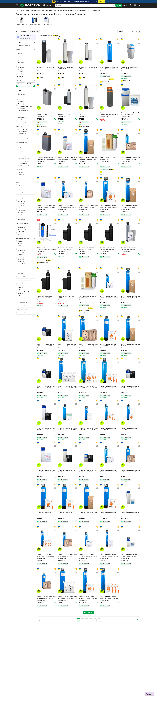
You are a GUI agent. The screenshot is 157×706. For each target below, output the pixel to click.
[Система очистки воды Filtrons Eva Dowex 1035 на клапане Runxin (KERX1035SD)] (46, 454)
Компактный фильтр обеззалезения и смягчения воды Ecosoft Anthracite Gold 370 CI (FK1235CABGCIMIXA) (46, 158)
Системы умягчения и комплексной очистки (88, 10)
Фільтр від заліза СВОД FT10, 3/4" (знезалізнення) (109, 158)
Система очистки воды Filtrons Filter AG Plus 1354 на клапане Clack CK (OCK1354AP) (88, 429)
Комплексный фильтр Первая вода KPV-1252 (88, 68)
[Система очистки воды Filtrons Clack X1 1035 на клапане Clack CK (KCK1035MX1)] (67, 454)
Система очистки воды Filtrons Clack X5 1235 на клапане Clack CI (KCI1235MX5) (130, 513)
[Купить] (55, 73)
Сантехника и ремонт (24, 10)
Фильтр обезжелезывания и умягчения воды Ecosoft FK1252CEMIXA (65, 248)
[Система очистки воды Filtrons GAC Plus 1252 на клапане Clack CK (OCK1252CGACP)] (131, 280)
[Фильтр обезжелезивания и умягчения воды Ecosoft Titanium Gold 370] (110, 97)
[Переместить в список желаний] (55, 39)
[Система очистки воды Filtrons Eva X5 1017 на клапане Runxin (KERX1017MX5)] (131, 538)
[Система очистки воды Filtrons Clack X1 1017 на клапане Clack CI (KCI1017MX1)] (131, 370)
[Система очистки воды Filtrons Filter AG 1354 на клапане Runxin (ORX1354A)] (67, 538)
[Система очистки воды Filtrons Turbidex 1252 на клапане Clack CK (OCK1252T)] (110, 280)
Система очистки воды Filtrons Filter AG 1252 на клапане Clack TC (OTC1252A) (46, 597)
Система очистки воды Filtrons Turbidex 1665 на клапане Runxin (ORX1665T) (66, 206)
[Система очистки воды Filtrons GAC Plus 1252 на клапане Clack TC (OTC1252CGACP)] (88, 141)
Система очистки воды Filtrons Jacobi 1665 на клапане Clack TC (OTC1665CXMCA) (108, 597)
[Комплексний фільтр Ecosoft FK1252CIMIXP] (67, 51)
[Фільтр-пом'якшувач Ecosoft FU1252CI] (88, 97)
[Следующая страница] (137, 620)
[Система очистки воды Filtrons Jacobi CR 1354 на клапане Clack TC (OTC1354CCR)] (67, 496)
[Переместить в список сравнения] (55, 43)
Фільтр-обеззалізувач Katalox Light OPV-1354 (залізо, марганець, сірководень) (109, 68)
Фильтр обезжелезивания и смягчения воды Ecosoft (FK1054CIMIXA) (65, 113)
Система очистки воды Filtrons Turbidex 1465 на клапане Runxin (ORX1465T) (108, 471)
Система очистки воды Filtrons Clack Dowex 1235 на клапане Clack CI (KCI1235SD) (67, 158)
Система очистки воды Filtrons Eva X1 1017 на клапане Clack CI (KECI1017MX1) (46, 387)
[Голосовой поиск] (113, 5)
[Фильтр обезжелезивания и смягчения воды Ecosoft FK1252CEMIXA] (88, 231)
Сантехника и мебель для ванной (39, 10)
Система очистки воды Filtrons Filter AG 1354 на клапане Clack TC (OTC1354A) (130, 471)
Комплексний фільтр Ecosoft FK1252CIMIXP (65, 68)
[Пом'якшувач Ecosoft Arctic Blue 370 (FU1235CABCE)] (131, 51)
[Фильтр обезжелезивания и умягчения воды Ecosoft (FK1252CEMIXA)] (110, 231)
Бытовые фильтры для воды (67, 10)
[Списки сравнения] (135, 5)
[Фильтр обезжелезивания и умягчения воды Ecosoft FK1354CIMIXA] (131, 231)
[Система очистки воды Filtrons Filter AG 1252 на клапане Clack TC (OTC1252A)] (46, 580)
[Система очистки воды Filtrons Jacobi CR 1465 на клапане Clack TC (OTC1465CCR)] (88, 370)
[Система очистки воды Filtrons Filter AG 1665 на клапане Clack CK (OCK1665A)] (88, 328)
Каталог (48, 5)
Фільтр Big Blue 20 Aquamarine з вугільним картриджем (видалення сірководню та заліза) (46, 248)
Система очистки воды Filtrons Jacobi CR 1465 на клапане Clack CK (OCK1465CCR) (109, 429)
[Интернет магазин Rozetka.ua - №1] (30, 5)
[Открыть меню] (17, 5)
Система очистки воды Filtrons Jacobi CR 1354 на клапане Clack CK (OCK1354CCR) (109, 513)
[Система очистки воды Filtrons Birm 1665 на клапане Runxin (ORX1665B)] (67, 370)
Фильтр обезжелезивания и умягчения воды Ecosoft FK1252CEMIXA (44, 297)
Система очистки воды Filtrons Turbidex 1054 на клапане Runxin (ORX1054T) (108, 555)
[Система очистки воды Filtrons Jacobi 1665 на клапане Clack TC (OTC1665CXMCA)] (110, 580)
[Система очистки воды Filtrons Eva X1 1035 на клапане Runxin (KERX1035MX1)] (46, 412)
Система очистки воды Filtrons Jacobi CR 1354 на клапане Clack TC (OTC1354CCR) (67, 513)
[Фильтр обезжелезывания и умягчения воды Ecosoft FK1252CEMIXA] (67, 231)
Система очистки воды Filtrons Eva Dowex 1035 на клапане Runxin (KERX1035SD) (46, 471)
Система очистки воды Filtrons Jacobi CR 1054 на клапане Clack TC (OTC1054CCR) (130, 429)
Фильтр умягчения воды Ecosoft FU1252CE (66, 297)
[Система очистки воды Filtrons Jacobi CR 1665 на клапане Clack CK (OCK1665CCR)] (46, 538)
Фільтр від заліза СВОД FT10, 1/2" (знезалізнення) (88, 297)
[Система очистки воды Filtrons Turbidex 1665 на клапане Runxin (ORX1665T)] (67, 189)
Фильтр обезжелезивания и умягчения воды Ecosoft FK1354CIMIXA (128, 248)
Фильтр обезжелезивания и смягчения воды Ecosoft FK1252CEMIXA (86, 248)
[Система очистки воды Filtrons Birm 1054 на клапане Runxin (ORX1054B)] (67, 328)
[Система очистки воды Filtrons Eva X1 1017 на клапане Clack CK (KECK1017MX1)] (46, 328)
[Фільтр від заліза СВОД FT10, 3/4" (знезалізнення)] (110, 141)
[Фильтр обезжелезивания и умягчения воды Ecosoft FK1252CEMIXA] (46, 280)
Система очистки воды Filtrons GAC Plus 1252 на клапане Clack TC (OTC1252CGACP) (88, 158)
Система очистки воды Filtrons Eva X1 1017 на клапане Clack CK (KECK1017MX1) (46, 345)
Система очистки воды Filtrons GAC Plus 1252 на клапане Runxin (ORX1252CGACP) (130, 206)
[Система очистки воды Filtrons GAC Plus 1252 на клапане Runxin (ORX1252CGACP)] (131, 189)
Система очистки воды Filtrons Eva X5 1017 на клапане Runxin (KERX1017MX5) (130, 555)
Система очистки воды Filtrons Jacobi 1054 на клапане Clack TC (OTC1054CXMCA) (87, 597)
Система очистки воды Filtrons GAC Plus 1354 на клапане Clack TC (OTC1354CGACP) (88, 513)
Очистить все (31, 31)
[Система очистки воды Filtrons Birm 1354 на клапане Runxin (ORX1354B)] (67, 580)
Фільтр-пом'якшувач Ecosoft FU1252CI (86, 113)
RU (124, 5)
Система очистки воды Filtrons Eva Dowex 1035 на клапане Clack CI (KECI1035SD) (46, 206)
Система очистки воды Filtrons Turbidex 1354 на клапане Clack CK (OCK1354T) (88, 555)
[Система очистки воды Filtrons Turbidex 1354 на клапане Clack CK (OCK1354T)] (88, 538)
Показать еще (19, 76)
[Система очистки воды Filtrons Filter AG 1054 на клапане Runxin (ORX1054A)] (88, 189)
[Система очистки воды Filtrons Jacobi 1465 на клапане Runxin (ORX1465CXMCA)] (110, 370)
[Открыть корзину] (139, 5)
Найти (119, 5)
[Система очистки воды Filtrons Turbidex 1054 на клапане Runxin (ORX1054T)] (110, 538)
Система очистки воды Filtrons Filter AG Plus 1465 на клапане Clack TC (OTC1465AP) (67, 429)
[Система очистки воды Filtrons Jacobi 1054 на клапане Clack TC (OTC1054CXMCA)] (88, 580)
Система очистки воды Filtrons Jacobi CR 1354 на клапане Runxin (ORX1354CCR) (109, 345)
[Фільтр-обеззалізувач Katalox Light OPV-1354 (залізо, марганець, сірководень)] (110, 51)
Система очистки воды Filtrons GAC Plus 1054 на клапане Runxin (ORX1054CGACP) (130, 345)
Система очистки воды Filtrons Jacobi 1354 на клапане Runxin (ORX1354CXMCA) (45, 513)
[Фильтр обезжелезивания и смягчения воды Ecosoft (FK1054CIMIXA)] (67, 97)
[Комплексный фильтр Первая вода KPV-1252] (88, 51)
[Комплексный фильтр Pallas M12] (46, 51)
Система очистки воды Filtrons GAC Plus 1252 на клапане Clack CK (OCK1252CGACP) (130, 297)
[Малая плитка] (139, 31)
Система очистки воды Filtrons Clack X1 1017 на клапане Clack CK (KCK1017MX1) (88, 471)
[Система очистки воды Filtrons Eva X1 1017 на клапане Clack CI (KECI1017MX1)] (46, 370)
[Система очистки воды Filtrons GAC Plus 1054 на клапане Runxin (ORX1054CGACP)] (131, 328)
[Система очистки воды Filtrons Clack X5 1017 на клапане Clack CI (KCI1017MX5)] (131, 97)
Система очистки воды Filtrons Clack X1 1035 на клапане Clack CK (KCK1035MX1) (67, 471)
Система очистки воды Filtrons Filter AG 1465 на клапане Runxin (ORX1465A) (130, 158)
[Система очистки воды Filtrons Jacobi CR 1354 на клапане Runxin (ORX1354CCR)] (110, 328)
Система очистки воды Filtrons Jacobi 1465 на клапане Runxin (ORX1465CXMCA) (108, 387)
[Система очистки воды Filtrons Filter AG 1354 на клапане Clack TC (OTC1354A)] (131, 454)
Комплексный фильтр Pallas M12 (45, 67)
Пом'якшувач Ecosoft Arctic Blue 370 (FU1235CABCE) (130, 68)
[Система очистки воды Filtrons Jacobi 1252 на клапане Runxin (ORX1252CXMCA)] (110, 189)
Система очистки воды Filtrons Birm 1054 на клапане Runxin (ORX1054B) (67, 345)
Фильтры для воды (54, 10)
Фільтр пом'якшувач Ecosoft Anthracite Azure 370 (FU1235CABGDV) (44, 113)
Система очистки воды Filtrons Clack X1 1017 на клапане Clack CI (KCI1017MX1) (130, 387)
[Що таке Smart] (59, 36)
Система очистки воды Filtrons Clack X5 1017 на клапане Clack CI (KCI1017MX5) (130, 113)
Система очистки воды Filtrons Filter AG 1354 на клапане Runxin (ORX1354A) (67, 555)
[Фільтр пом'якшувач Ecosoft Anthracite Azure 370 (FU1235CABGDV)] (46, 97)
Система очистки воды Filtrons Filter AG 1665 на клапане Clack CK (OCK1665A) (88, 345)
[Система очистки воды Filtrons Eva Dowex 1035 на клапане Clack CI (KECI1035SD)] (46, 189)
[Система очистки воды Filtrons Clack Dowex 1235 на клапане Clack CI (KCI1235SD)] (67, 141)
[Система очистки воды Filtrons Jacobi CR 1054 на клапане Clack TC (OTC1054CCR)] (131, 412)
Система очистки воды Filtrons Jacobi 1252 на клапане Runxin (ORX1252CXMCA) (108, 206)
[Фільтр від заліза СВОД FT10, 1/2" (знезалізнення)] (88, 280)
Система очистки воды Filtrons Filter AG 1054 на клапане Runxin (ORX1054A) (88, 206)
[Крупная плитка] (136, 31)
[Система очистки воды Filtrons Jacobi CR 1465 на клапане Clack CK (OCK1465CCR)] (110, 412)
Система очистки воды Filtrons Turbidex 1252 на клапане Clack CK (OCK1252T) (109, 297)
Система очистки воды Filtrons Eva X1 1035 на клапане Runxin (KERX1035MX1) (46, 429)
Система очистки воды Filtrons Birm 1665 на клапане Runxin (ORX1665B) (67, 387)
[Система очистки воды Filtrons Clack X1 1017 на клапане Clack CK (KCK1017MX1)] (88, 454)
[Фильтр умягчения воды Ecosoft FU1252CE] (67, 280)
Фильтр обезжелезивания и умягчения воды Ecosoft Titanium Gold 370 (109, 113)
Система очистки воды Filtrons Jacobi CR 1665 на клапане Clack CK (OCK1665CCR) (46, 555)
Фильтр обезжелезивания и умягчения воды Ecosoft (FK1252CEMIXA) (107, 248)
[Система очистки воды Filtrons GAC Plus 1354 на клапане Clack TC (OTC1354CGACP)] (88, 496)
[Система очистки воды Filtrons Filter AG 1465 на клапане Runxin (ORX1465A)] (131, 141)
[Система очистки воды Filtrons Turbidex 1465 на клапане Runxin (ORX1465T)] (110, 454)
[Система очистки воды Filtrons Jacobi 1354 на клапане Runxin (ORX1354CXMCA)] (46, 496)
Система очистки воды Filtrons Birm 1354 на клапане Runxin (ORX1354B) (67, 597)
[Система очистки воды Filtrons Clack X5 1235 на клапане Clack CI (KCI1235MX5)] (131, 496)
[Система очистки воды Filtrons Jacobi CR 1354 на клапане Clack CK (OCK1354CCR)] (110, 496)
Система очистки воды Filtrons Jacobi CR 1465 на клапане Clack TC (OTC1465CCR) (88, 387)
